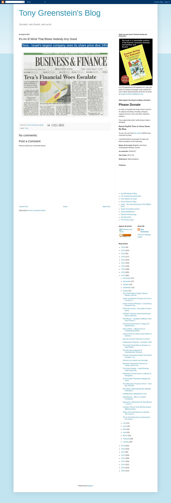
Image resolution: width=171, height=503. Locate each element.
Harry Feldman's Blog (128, 202)
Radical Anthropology (128, 214)
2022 (123, 260)
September (127, 287)
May (125, 429)
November (127, 281)
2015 (123, 449)
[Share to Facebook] (60, 125)
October (126, 284)
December (127, 278)
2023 (123, 257)
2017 (123, 275)
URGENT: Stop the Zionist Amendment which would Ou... (137, 314)
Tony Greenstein (144, 231)
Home (65, 207)
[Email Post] (48, 125)
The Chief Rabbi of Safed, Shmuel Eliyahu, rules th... (135, 294)
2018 (123, 272)
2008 (123, 471)
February (126, 439)
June (125, 426)
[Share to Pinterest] (63, 125)
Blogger (90, 486)
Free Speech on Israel (129, 199)
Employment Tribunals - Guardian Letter (137, 342)
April (125, 432)
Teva (26, 128)
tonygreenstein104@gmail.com (132, 94)
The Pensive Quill (127, 220)
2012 (123, 458)
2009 (123, 468)
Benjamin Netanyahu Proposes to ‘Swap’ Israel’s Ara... (135, 364)
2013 (123, 455)
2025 (123, 250)
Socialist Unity (126, 217)
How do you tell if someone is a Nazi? (136, 339)
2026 (123, 247)
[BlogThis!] (55, 125)
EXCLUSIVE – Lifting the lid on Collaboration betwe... (134, 330)
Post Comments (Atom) (37, 210)
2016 (123, 446)
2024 (123, 254)
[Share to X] (58, 125)
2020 (123, 266)
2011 (123, 461)
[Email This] (52, 125)
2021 (123, 263)
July (124, 423)
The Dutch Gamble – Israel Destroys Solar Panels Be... (136, 369)
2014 (123, 452)
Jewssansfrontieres (128, 212)
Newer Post (24, 207)
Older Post (106, 207)
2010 (123, 465)
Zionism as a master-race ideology (135, 360)
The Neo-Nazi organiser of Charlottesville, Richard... (133, 351)
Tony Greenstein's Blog (60, 12)
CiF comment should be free (131, 196)
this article (137, 133)
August (126, 291)
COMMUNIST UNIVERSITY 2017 (135, 394)
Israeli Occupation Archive (130, 209)
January (126, 442)
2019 (123, 269)
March (125, 435)
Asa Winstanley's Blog (129, 193)
